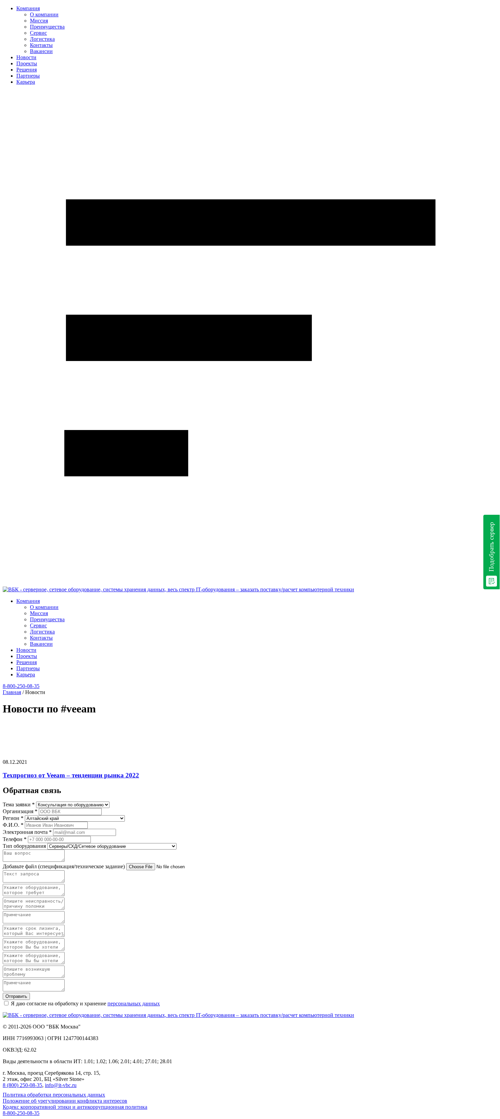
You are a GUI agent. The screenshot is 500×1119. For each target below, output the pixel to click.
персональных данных (133, 1003)
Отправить (16, 996)
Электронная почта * (27, 832)
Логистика (42, 39)
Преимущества (47, 27)
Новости (26, 57)
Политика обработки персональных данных (54, 1095)
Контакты (41, 45)
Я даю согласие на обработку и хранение (85, 1003)
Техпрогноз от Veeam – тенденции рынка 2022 (71, 775)
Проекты (26, 63)
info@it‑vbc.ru (61, 1085)
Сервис (38, 33)
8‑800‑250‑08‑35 (21, 686)
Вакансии (41, 51)
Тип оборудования (25, 846)
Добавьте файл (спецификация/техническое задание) (64, 866)
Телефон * (15, 839)
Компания (28, 8)
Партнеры (28, 76)
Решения (26, 69)
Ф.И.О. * (13, 825)
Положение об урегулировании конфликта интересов (65, 1101)
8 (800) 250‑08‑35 (22, 1085)
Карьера (25, 82)
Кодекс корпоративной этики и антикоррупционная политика (75, 1107)
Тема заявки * (19, 804)
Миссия (39, 20)
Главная (12, 692)
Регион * (13, 818)
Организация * (20, 811)
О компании (44, 14)
